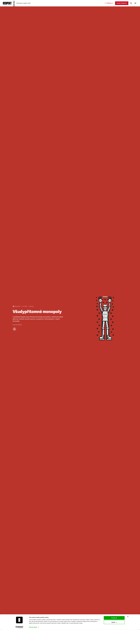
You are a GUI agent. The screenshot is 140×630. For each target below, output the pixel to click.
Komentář (17, 306)
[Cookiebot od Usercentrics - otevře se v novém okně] (19, 627)
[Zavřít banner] (127, 616)
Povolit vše (114, 618)
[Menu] (135, 3)
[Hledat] (131, 3)
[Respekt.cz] (7, 3)
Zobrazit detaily (33, 627)
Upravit (113, 622)
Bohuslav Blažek (17, 324)
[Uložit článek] (14, 329)
